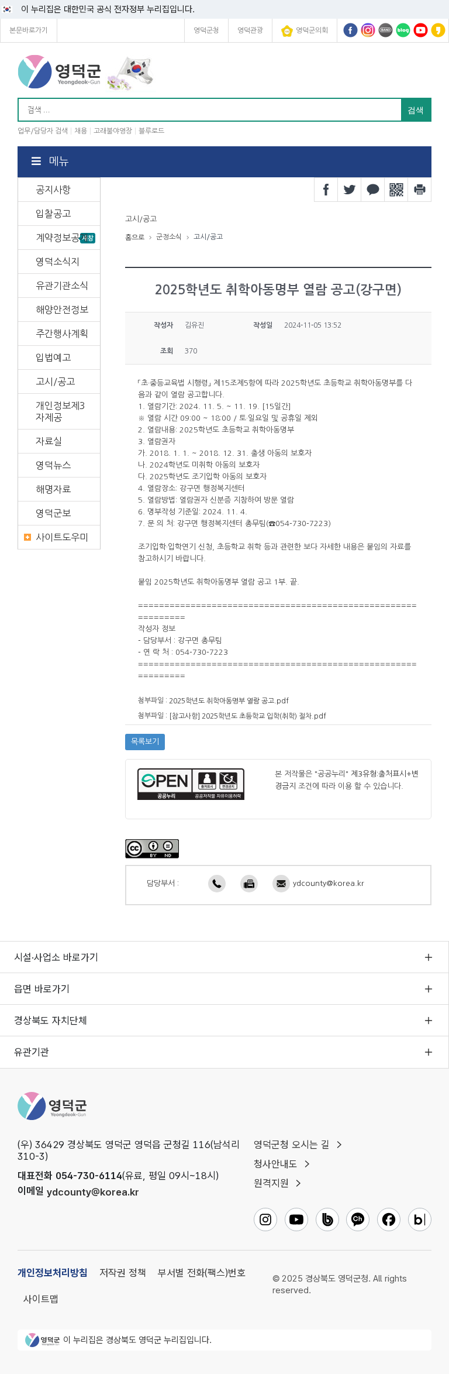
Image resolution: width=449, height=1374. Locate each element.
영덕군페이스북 (350, 30)
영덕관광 (250, 30)
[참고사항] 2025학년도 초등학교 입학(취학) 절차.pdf (247, 715)
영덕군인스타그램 (368, 30)
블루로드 (151, 131)
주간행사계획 (62, 333)
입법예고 (53, 357)
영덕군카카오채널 (438, 30)
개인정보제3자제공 (60, 411)
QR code (396, 189)
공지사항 (53, 189)
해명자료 (53, 489)
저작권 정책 (122, 1273)
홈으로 (134, 237)
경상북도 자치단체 (50, 1020)
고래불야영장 (113, 131)
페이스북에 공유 (326, 189)
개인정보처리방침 (53, 1273)
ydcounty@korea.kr (328, 883)
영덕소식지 (58, 261)
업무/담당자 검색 (43, 131)
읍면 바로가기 (42, 989)
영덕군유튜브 (420, 30)
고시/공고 (55, 381)
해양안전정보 (62, 309)
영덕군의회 (312, 30)
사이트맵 (40, 1299)
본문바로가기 (28, 30)
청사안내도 (276, 1164)
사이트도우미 (62, 537)
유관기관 (31, 1052)
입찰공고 (53, 213)
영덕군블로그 (403, 30)
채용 (80, 131)
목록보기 (145, 742)
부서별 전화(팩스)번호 (202, 1273)
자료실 (49, 441)
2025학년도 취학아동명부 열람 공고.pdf (229, 701)
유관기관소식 (62, 285)
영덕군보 (53, 513)
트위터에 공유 (349, 189)
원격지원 (271, 1183)
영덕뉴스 (53, 465)
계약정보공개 (62, 237)
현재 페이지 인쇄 (419, 189)
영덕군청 (206, 30)
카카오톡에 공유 (373, 189)
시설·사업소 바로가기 (56, 957)
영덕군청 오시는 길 (292, 1144)
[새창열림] (152, 848)
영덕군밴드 (385, 30)
